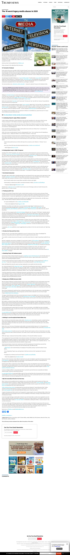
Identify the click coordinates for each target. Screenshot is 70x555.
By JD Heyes (61, 89)
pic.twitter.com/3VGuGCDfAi (22, 201)
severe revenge (26, 104)
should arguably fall (8, 390)
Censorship (14, 417)
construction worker (28, 79)
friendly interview (10, 94)
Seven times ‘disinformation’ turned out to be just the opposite (62, 63)
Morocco (18, 285)
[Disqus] (26, 491)
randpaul (40, 2)
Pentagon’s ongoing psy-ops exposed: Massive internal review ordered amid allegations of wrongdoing (62, 131)
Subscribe (59, 553)
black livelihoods (14, 208)
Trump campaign (39, 382)
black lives (8, 208)
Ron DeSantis (4, 418)
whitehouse (60, 2)
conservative (66, 2)
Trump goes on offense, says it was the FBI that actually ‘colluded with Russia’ (61, 170)
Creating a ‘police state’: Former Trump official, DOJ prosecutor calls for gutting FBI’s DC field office (61, 125)
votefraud (45, 2)
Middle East (32, 417)
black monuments (23, 208)
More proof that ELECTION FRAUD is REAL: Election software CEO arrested (62, 68)
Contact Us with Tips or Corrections (35, 548)
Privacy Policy (35, 551)
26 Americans (33, 208)
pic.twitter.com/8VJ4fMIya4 (39, 182)
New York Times (44, 417)
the (10, 227)
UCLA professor (35, 240)
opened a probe (8, 162)
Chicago (39, 207)
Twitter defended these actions (8, 387)
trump (55, 2)
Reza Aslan (14, 101)
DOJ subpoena (5, 360)
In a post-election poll (6, 312)
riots (49, 417)
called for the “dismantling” (20, 223)
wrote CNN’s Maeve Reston (39, 262)
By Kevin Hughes (62, 101)
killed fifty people (32, 108)
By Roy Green (62, 70)
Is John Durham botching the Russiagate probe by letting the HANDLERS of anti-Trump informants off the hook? (61, 119)
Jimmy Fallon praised (27, 169)
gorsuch (50, 2)
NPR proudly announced (7, 331)
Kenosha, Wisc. (28, 207)
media (28, 417)
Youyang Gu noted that (10, 176)
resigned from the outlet (33, 244)
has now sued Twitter (19, 399)
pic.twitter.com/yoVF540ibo (30, 354)
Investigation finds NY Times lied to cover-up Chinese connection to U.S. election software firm (61, 92)
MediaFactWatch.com (19, 409)
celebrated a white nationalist (19, 84)
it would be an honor (26, 222)
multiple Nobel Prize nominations (11, 293)
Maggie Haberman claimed (19, 97)
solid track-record (11, 186)
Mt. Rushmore (38, 417)
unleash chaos (27, 98)
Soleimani (13, 418)
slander (9, 418)
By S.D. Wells (61, 53)
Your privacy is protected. (7, 435)
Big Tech (10, 417)
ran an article (38, 77)
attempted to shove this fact (33, 214)
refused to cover (28, 320)
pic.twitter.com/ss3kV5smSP (34, 145)
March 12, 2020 (15, 147)
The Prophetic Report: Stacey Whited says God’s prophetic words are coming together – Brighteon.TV (61, 138)
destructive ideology (21, 212)
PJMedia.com (20, 63)
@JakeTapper (7, 347)
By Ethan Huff (62, 121)
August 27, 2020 (21, 203)
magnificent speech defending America (32, 255)
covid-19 (19, 417)
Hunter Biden (23, 417)
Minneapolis (33, 207)
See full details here (39, 91)
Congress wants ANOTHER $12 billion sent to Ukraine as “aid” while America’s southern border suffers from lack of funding (62, 144)
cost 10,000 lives (36, 161)
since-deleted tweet (15, 222)
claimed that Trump (18, 266)
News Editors (10, 14)
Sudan (13, 285)
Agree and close (59, 548)
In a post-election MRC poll (7, 373)
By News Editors (62, 77)
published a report (33, 155)
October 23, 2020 (19, 356)
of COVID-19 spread (13, 154)
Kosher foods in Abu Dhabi (10, 286)
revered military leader (24, 77)
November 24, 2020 (20, 184)
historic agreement (31, 284)
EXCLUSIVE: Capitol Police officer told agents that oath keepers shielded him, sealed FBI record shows (62, 81)
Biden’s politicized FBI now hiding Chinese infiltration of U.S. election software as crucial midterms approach (62, 87)
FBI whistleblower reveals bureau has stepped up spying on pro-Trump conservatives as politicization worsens (62, 157)
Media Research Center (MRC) (29, 296)
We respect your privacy (29, 543)
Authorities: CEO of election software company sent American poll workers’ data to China (62, 113)
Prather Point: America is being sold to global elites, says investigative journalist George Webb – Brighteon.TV (61, 99)
